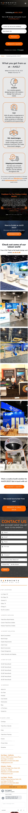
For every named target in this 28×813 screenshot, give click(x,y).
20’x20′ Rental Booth (6, 670)
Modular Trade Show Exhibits (8, 626)
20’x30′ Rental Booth (6, 673)
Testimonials (4, 702)
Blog (2, 705)
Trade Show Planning (6, 734)
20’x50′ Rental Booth (6, 676)
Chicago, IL (3, 606)
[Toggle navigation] (25, 3)
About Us (3, 689)
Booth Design (4, 638)
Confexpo (3, 721)
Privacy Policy (4, 743)
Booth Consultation (5, 635)
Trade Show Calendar (6, 726)
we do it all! (16, 252)
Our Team (3, 692)
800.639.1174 (18, 178)
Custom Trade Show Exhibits (8, 622)
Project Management (6, 651)
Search (15, 37)
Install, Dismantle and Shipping (8, 654)
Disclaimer (3, 747)
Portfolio (3, 695)
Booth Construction (5, 648)
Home (2, 56)
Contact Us (3, 711)
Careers (3, 739)
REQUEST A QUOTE (14, 487)
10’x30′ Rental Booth (6, 667)
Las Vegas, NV (4, 594)
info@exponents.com (11, 180)
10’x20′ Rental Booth (6, 664)
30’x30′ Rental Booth (6, 679)
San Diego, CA (4, 597)
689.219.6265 (14, 772)
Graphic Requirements (6, 642)
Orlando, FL (4, 600)
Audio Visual (4, 645)
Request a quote (14, 44)
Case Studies (4, 699)
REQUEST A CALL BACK (14, 508)
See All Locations (5, 610)
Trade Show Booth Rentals (7, 619)
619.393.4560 (14, 761)
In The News (4, 708)
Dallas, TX (3, 603)
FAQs (2, 730)
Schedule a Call (14, 234)
